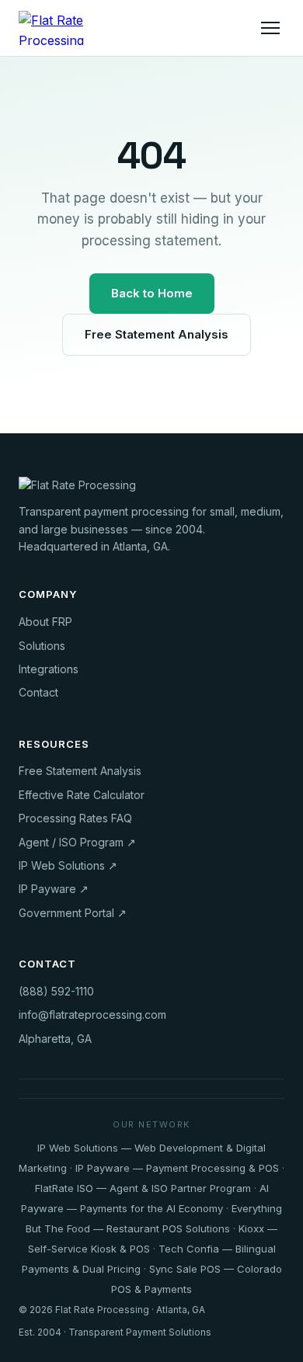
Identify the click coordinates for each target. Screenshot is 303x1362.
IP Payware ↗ (54, 888)
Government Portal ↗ (73, 912)
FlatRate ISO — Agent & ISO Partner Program (143, 1188)
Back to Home (152, 293)
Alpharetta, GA (55, 1038)
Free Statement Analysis (156, 334)
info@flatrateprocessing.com (92, 1014)
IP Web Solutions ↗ (68, 865)
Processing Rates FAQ (75, 818)
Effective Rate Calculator (82, 794)
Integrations (48, 669)
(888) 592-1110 (56, 991)
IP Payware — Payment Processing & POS (177, 1168)
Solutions (42, 645)
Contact (38, 692)
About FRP (45, 621)
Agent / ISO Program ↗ (77, 842)
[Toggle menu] (270, 28)
